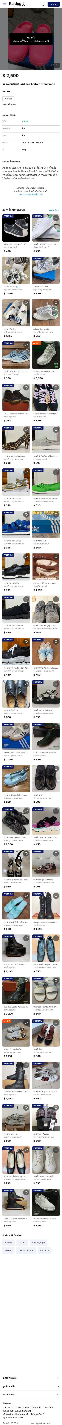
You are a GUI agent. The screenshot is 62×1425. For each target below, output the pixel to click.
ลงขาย (54, 4)
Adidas (8, 98)
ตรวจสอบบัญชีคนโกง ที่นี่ (31, 194)
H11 (14, 104)
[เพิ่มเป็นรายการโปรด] (26, 218)
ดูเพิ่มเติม (53, 210)
